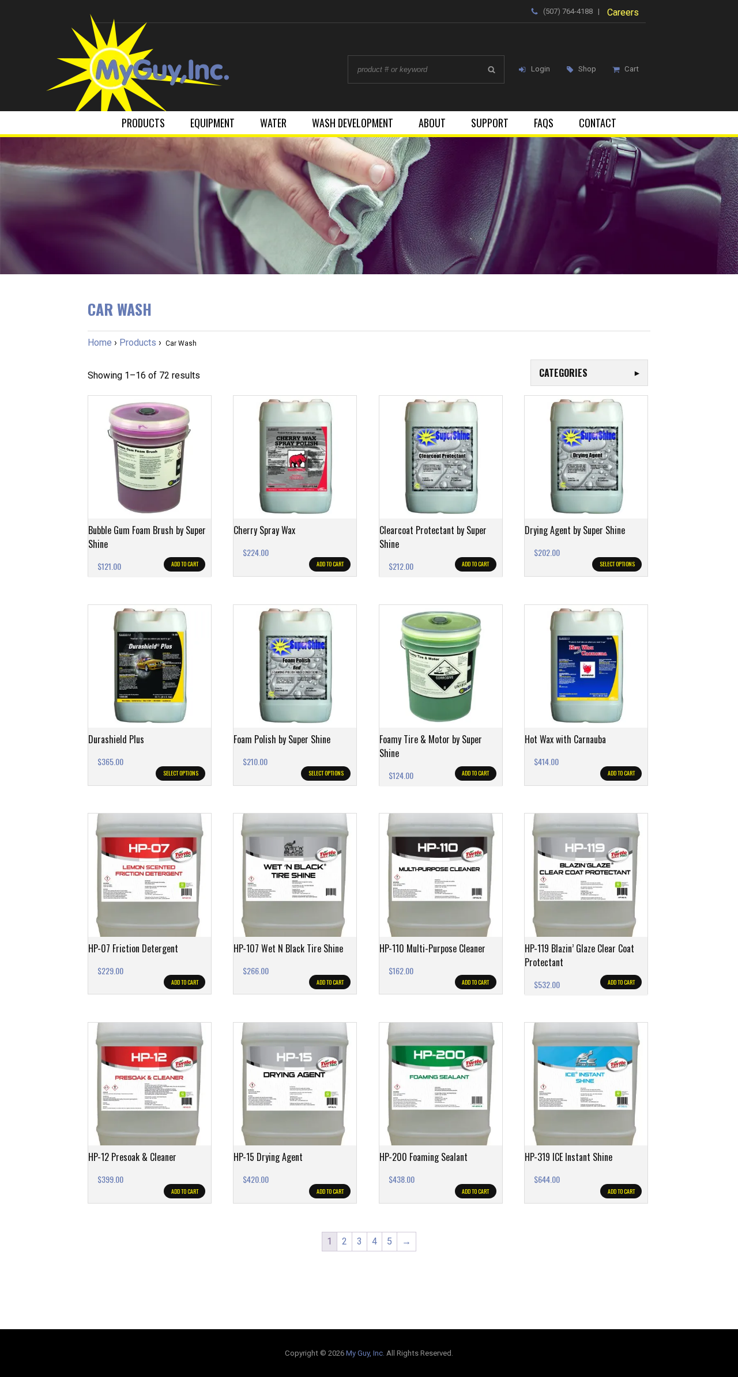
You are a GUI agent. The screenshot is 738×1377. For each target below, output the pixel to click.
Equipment (212, 122)
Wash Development (352, 122)
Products (143, 122)
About (432, 122)
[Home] (160, 62)
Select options (617, 563)
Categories (589, 373)
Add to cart (184, 563)
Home (100, 342)
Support (490, 122)
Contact (597, 122)
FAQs (544, 122)
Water (273, 122)
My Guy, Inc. (365, 1353)
